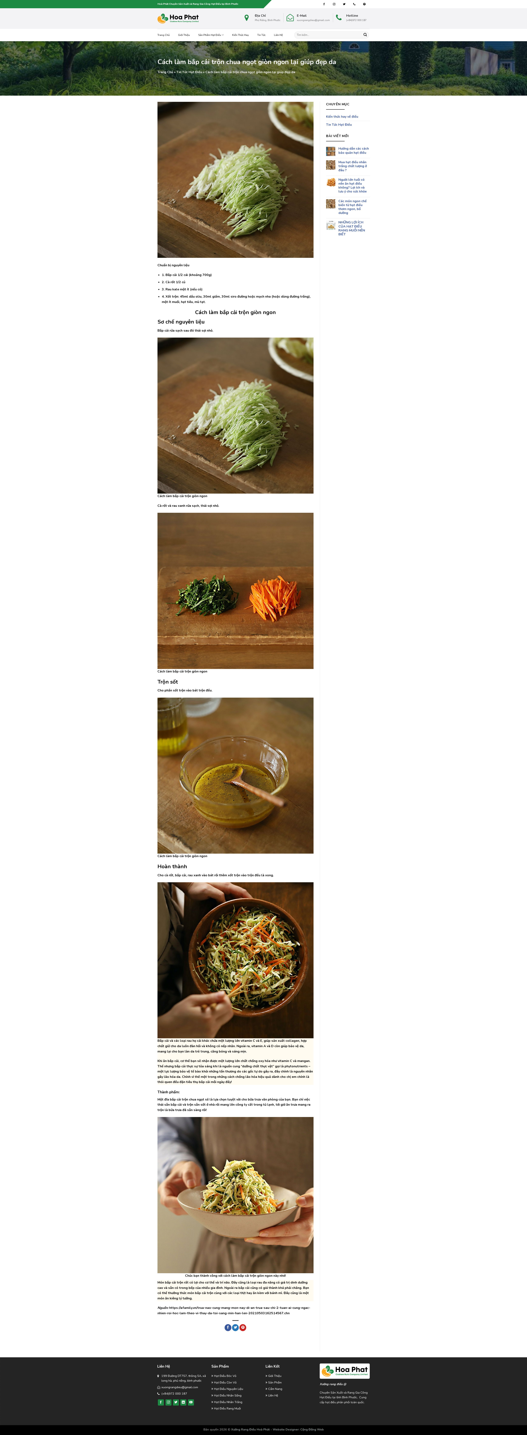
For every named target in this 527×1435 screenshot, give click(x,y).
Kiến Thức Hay (240, 35)
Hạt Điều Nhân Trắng (228, 1402)
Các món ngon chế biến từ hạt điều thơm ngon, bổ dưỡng (352, 207)
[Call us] (354, 4)
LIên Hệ (273, 1395)
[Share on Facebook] (228, 1327)
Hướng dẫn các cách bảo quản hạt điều (353, 151)
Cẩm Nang (275, 1389)
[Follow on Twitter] (344, 4)
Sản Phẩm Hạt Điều (209, 35)
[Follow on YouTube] (191, 1402)
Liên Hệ (278, 35)
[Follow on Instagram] (334, 4)
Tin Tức (261, 35)
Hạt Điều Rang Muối (227, 1408)
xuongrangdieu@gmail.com (179, 1387)
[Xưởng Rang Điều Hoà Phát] (178, 18)
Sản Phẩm (275, 1382)
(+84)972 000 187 (174, 1394)
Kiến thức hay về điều (342, 116)
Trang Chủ (163, 35)
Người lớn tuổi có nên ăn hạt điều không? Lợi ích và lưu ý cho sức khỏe (352, 186)
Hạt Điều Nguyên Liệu (228, 1389)
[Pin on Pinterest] (242, 1327)
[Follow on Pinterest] (364, 4)
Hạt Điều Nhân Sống (227, 1395)
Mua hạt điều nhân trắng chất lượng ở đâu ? (352, 166)
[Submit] (365, 35)
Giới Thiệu (184, 35)
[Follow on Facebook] (324, 4)
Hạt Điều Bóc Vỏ (225, 1376)
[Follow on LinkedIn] (183, 1402)
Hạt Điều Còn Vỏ (225, 1382)
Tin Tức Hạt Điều (189, 72)
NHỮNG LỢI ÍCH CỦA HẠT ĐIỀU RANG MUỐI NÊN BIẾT (351, 228)
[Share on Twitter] (235, 1327)
